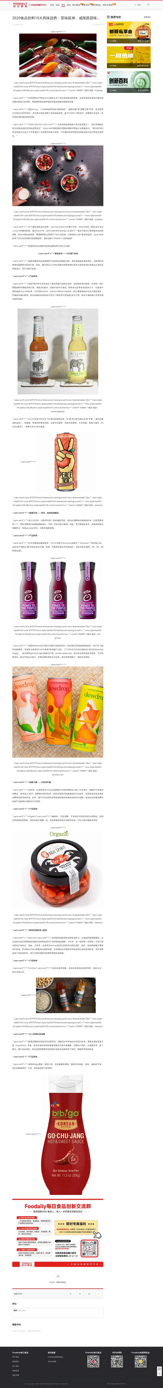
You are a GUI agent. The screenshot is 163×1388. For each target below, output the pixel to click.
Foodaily (48, 1384)
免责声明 (15, 1375)
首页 (52, 5)
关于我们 (15, 1357)
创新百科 (85, 5)
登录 (15, 1310)
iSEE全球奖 (107, 5)
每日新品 (76, 5)
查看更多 (147, 17)
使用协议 (15, 1370)
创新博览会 (96, 5)
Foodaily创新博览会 (55, 1357)
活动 (69, 5)
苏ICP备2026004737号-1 (117, 1384)
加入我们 (15, 1366)
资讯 (63, 5)
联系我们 (15, 1361)
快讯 (58, 5)
